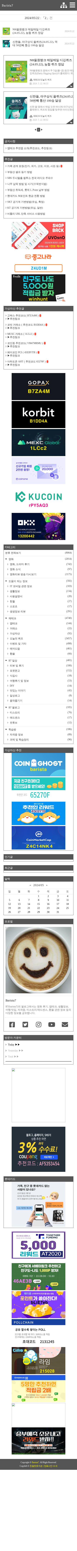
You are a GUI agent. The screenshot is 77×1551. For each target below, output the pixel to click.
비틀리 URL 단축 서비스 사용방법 (26, 213)
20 (19, 908)
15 (38, 904)
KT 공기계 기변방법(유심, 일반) (25, 207)
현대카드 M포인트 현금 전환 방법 (26, 196)
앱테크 (40, 623)
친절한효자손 (36, 1466)
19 (9, 908)
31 (58, 912)
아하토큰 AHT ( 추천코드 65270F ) (26, 361)
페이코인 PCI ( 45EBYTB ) (22, 352)
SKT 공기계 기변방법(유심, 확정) (25, 202)
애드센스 (40, 717)
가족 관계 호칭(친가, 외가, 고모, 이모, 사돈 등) (33, 166)
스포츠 (40, 606)
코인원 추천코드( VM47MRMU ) (25, 343)
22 (38, 908)
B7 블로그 (40, 707)
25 (67, 908)
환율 (40, 653)
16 (48, 904)
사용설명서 (40, 596)
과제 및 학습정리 (40, 739)
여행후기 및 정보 (40, 680)
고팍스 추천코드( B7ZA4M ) (22, 315)
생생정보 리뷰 (40, 611)
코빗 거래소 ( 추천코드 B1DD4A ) (26, 324)
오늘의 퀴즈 (40, 638)
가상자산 (40, 633)
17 (58, 904)
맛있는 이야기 (40, 690)
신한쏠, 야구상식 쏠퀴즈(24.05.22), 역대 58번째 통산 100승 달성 (35, 43)
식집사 (40, 675)
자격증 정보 (40, 734)
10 (58, 900)
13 (19, 904)
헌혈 (40, 601)
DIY (40, 685)
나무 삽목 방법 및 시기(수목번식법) (27, 184)
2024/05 (38, 885)
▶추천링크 (13, 318)
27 (19, 912)
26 (9, 912)
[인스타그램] (38, 1024)
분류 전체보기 (38, 552)
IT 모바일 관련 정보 (40, 586)
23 (48, 908)
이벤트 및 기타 (40, 643)
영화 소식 (40, 569)
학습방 (40, 729)
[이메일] (64, 1024)
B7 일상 (40, 660)
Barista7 (7, 5)
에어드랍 (40, 648)
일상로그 (40, 695)
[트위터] (25, 1024)
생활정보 (40, 591)
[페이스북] (12, 1024)
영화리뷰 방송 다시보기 (40, 574)
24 (58, 908)
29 (38, 912)
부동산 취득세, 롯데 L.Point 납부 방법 (28, 190)
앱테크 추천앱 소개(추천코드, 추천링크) (29, 148)
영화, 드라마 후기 (40, 564)
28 (29, 912)
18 (67, 904)
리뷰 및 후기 (40, 665)
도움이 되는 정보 (40, 581)
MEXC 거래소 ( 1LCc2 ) (20, 334)
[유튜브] (51, 1024)
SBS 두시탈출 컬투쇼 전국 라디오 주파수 (30, 178)
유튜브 (40, 722)
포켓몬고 (40, 670)
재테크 (40, 618)
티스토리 (40, 712)
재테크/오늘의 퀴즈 (42, 80)
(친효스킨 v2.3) (50, 1466)
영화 (40, 559)
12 (9, 904)
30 (48, 912)
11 (67, 900)
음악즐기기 (40, 700)
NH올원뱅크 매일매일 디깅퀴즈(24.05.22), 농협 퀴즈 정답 (31, 31)
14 (29, 904)
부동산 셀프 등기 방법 (19, 172)
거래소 (40, 628)
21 (29, 908)
